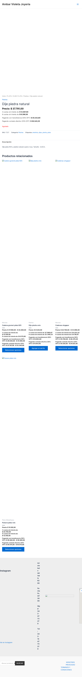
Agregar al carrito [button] (38, 348)
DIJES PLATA (17, 96)
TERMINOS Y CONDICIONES (66, 668)
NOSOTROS (70, 662)
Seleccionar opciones (13, 350)
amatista (35, 132)
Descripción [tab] (6, 142)
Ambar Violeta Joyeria (16, 4)
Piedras (26, 96)
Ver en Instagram (6, 642)
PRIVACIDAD (70, 665)
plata (49, 132)
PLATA (9, 96)
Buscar (20, 663)
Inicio (4, 96)
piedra (45, 132)
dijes (40, 132)
